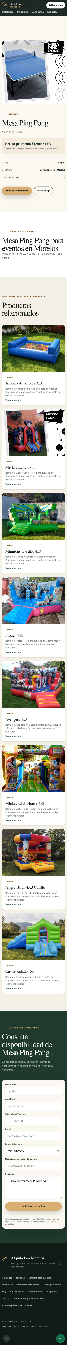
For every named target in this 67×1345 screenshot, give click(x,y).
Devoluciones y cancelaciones (28, 1298)
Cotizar (5, 1298)
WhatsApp (43, 190)
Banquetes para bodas (27, 1284)
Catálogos (7, 11)
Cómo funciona (35, 1291)
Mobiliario (22, 11)
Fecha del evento (13, 1144)
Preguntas (52, 1291)
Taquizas (20, 1278)
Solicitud (9, 1174)
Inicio (4, 34)
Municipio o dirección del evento (21, 1159)
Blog (4, 1291)
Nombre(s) (10, 1084)
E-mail (8, 1129)
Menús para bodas (52, 1284)
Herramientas (17, 1291)
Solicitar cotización (17, 190)
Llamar (28, 1305)
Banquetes (38, 11)
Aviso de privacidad (12, 1305)
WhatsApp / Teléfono (15, 1114)
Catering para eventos (39, 1278)
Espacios (52, 11)
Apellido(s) (10, 1099)
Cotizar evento (56, 5)
